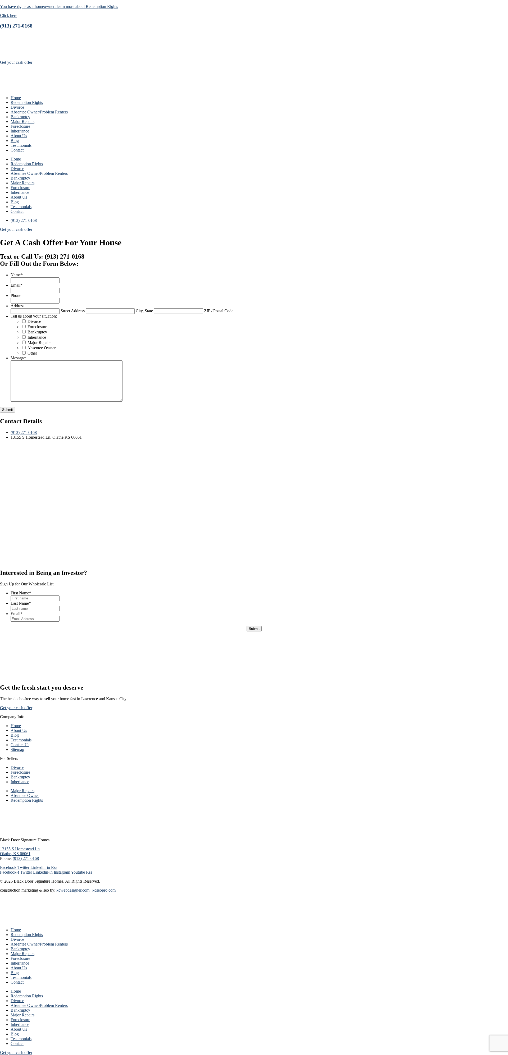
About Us (19, 136)
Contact (17, 150)
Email (16, 285)
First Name (21, 593)
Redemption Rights (27, 102)
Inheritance (20, 131)
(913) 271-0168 (16, 26)
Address (17, 306)
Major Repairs (22, 121)
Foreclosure (20, 126)
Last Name (21, 603)
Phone (16, 295)
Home (16, 97)
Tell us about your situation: (34, 316)
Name (17, 275)
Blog (15, 140)
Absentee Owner (41, 348)
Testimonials (21, 145)
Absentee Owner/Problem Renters (39, 112)
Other (32, 353)
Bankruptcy (20, 116)
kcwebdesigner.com (72, 890)
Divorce (17, 107)
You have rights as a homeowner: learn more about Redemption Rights (59, 6)
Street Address (73, 311)
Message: (18, 358)
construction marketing (19, 890)
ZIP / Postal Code (218, 311)
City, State (144, 311)
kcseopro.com (104, 890)
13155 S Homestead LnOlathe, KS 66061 (20, 851)
